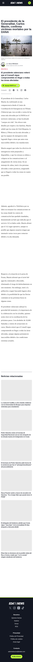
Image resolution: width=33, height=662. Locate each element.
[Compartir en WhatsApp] (9, 90)
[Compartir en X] (17, 90)
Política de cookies (16, 639)
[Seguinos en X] (29, 2)
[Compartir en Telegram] (13, 90)
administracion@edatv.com (16, 651)
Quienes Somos (17, 618)
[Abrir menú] (3, 3)
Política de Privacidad (16, 636)
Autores (16, 621)
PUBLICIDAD (16, 656)
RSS (16, 626)
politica (4, 69)
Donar (16, 623)
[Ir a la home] (16, 3)
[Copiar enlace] (21, 90)
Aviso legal (16, 642)
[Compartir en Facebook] (25, 90)
